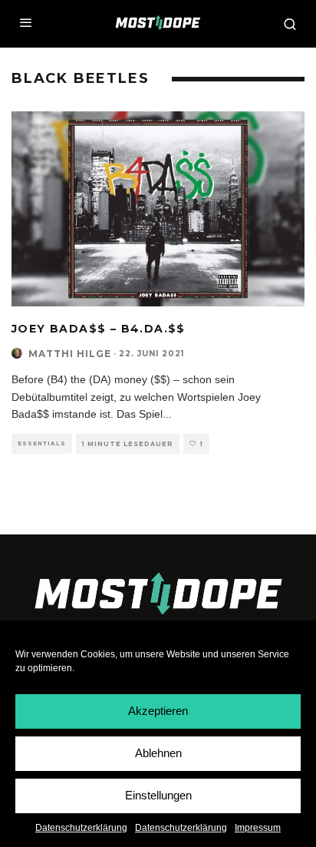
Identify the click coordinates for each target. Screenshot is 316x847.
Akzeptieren (158, 710)
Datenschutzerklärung (81, 827)
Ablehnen (158, 752)
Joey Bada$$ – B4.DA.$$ (99, 329)
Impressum (258, 827)
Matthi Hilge (69, 353)
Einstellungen (158, 795)
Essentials (42, 443)
